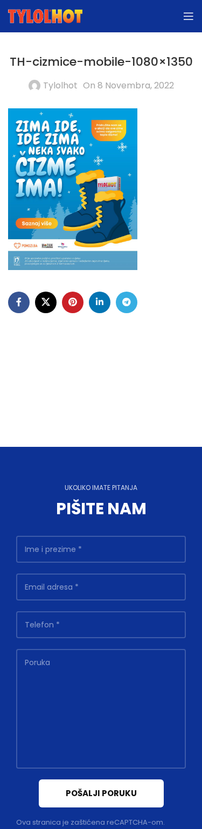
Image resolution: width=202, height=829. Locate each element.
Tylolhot (60, 85)
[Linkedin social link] (99, 302)
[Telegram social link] (126, 302)
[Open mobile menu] (188, 16)
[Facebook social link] (19, 302)
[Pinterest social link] (72, 302)
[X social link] (46, 302)
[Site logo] (45, 15)
